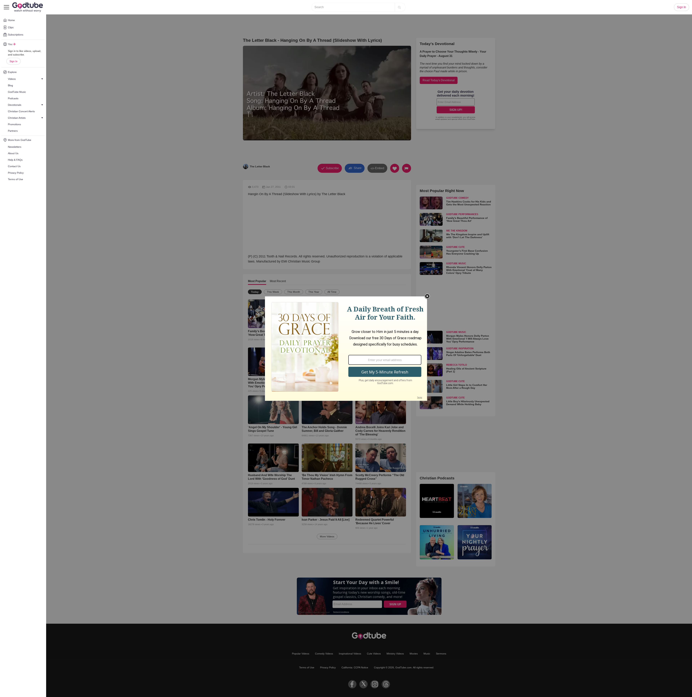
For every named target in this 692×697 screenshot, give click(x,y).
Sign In (13, 61)
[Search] (399, 7)
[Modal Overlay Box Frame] (346, 348)
